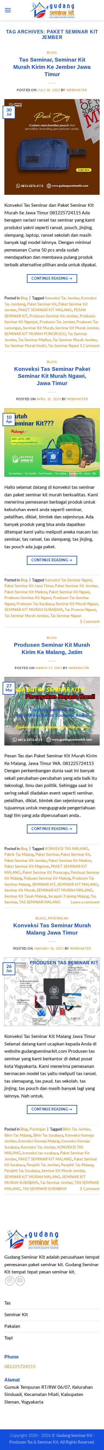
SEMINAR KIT (43, 884)
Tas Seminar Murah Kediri (25, 346)
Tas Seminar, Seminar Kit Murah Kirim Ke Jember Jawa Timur (52, 67)
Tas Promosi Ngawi (80, 610)
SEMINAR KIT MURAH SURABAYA (33, 610)
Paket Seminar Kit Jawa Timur (28, 586)
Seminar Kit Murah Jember (77, 328)
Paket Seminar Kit (42, 304)
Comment (90, 346)
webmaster (76, 90)
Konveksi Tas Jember (62, 298)
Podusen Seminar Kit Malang (47, 878)
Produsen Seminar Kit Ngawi (27, 598)
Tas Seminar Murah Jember (75, 340)
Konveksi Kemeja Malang (39, 1141)
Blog (52, 52)
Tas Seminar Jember (56, 1183)
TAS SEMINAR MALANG (40, 902)
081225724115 (20, 1366)
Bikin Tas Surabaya (48, 1135)
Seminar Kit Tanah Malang (25, 896)
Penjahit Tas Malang (77, 1165)
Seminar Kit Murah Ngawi (77, 604)
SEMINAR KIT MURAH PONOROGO (35, 334)
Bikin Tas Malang (17, 1135)
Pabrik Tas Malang (19, 854)
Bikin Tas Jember (76, 1129)
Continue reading (52, 278)
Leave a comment (85, 902)
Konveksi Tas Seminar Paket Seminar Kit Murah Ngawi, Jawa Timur (52, 376)
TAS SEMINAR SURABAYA (45, 1189)
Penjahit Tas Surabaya (22, 1171)
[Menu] (7, 10)
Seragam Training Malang (68, 896)
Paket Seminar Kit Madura (25, 592)
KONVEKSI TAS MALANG (66, 849)
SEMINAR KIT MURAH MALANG (65, 890)
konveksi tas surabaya (40, 1153)
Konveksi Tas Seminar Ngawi (68, 580)
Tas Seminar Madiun (34, 340)
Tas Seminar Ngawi (63, 346)
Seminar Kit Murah (38, 328)
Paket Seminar (47, 854)
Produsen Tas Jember (57, 322)
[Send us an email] (20, 1281)
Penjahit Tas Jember (43, 1165)
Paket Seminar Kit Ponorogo (46, 872)
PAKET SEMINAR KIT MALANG (45, 310)
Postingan (58, 918)
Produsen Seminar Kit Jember (53, 316)
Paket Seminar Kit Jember (76, 586)
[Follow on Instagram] (9, 1281)
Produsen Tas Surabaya (35, 604)
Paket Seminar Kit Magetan (26, 866)
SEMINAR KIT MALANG (77, 884)
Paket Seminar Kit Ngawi (69, 592)
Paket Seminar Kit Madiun (70, 861)
